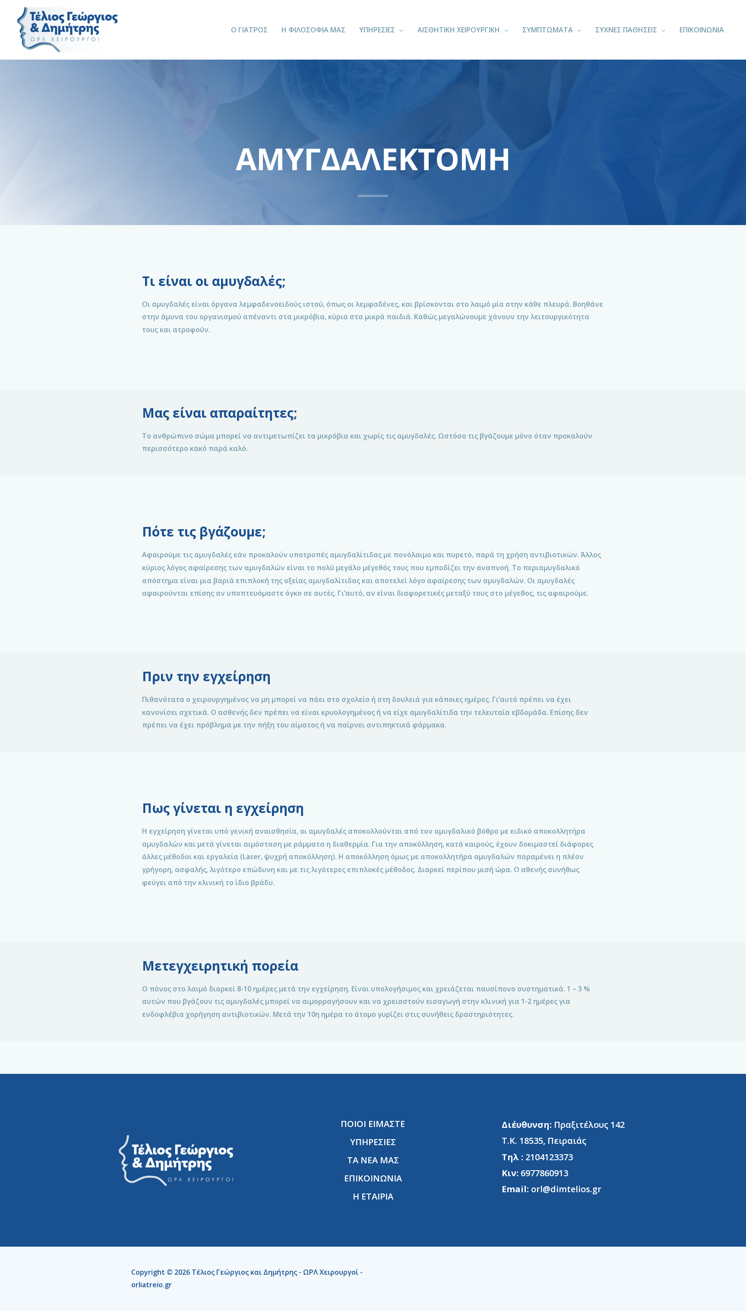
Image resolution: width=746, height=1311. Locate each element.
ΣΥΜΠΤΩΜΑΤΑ (547, 30)
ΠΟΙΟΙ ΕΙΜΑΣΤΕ (373, 1124)
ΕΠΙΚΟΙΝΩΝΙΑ (702, 30)
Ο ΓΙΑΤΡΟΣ (249, 30)
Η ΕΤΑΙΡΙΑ (373, 1196)
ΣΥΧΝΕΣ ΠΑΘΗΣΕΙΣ (626, 30)
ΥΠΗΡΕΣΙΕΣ (377, 30)
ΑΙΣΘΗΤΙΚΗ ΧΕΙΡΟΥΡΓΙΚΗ (458, 30)
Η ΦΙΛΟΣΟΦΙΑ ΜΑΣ (313, 30)
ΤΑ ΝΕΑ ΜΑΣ (373, 1160)
